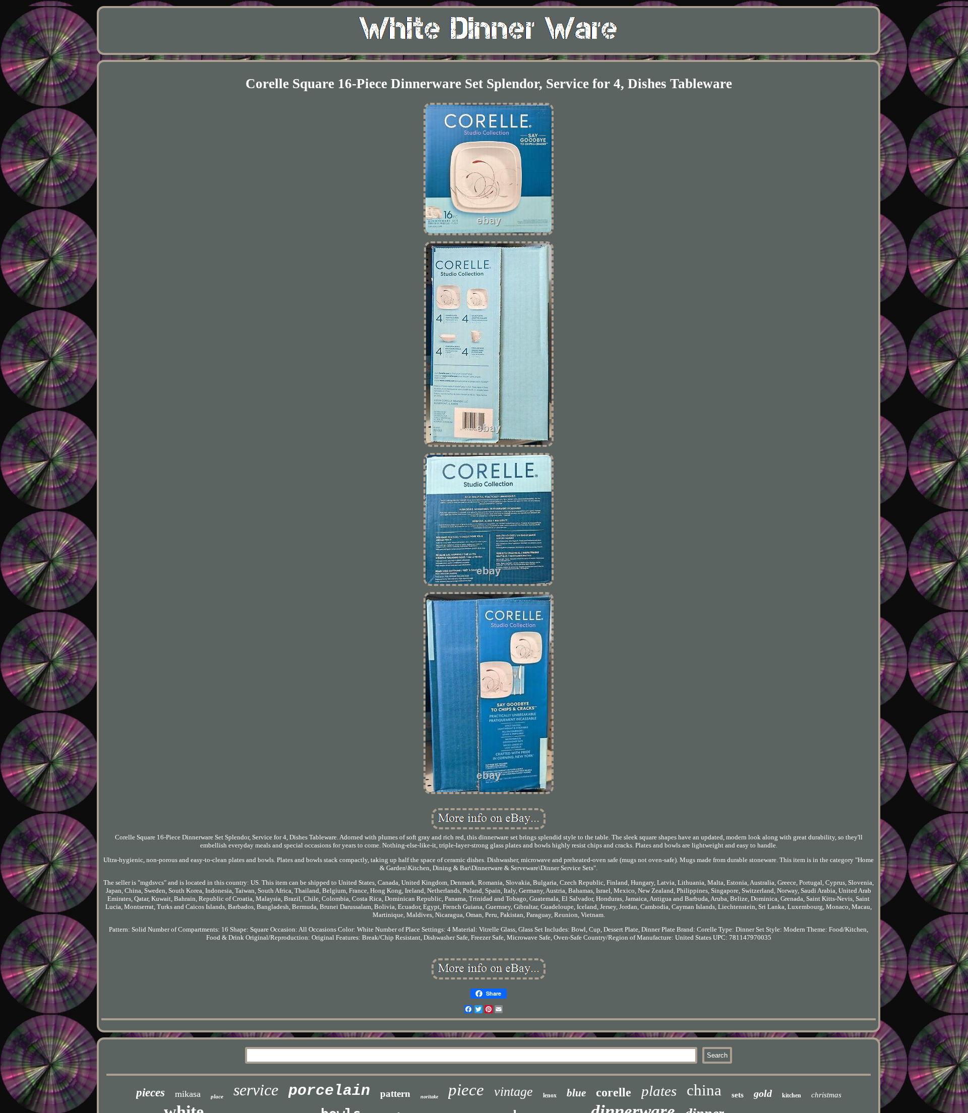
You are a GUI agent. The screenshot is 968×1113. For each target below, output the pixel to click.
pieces (150, 1092)
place (217, 1096)
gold (763, 1093)
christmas (826, 1095)
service (255, 1090)
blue (576, 1093)
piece (466, 1090)
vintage (513, 1091)
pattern (395, 1093)
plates (659, 1091)
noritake (429, 1096)
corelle (613, 1092)
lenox (550, 1095)
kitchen (791, 1095)
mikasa (188, 1094)
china (704, 1090)
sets (738, 1095)
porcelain (329, 1090)
